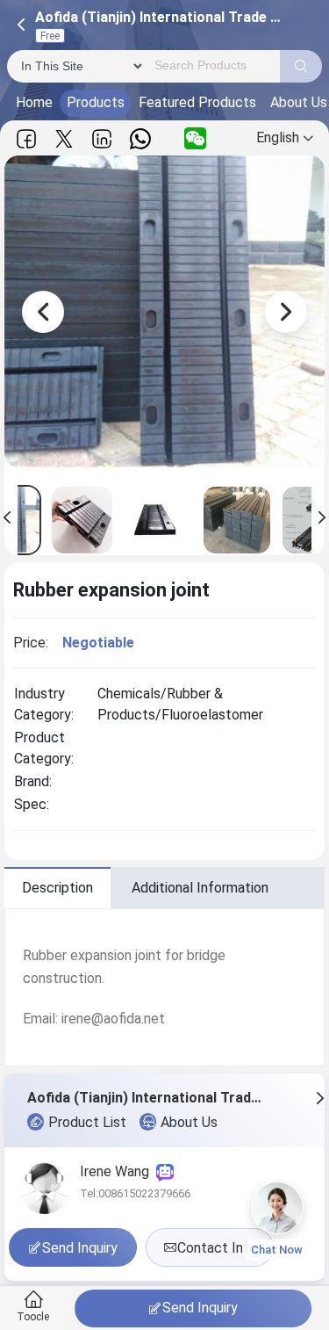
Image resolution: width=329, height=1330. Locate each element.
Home (34, 102)
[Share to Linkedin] (101, 138)
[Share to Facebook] (26, 138)
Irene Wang (118, 1171)
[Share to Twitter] (64, 138)
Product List (87, 1122)
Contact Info (217, 1248)
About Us (189, 1122)
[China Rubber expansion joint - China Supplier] (82, 520)
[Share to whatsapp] (140, 138)
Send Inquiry (200, 1307)
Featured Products (197, 102)
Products (96, 102)
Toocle (33, 1317)
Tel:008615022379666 (135, 1193)
